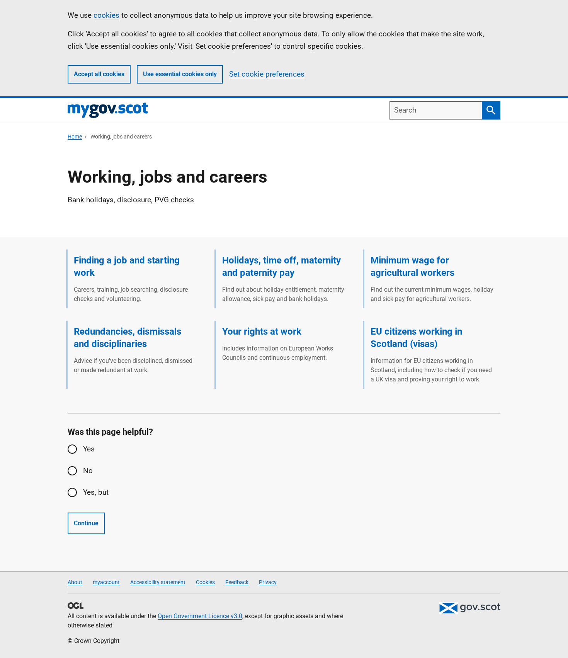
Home (75, 136)
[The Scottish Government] (469, 608)
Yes (89, 448)
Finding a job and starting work (127, 266)
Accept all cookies (99, 74)
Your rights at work (261, 331)
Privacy (268, 582)
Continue (86, 523)
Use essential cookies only (180, 74)
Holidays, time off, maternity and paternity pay (281, 266)
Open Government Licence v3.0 (200, 616)
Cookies (205, 582)
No (88, 470)
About (75, 582)
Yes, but (96, 492)
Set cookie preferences (266, 74)
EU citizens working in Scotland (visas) (416, 337)
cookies (106, 15)
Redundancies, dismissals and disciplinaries (127, 337)
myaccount (106, 582)
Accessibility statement (157, 582)
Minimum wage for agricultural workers (412, 266)
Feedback (236, 582)
